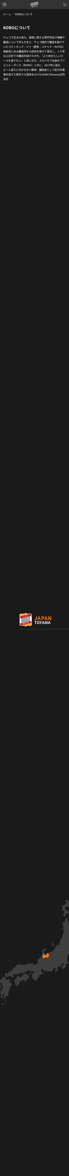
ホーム (7, 14)
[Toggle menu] (4, 4)
